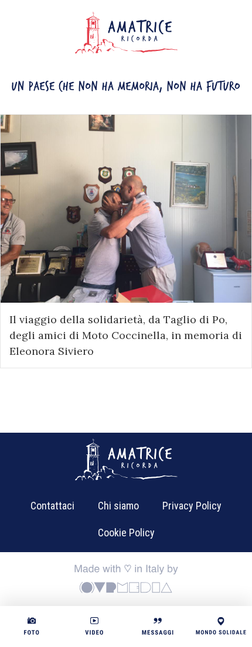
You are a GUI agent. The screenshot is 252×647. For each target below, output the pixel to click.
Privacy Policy (192, 505)
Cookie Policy (126, 532)
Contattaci (52, 505)
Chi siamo (118, 505)
